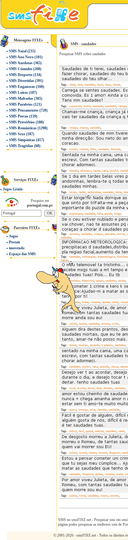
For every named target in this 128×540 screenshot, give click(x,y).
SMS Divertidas (21, 81)
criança (73, 127)
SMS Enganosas (22, 86)
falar (99, 388)
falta (100, 213)
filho (93, 149)
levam (73, 192)
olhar (72, 84)
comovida (75, 106)
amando (94, 345)
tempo (99, 280)
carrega (122, 106)
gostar (89, 431)
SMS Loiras (18, 92)
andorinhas (94, 192)
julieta (73, 323)
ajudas (106, 302)
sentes (87, 106)
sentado (104, 366)
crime (115, 302)
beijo (100, 84)
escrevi (114, 170)
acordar (81, 388)
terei (80, 84)
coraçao (98, 234)
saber (121, 431)
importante (76, 213)
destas (73, 345)
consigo (83, 409)
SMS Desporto (20, 75)
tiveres (73, 149)
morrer (83, 452)
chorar (116, 84)
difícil (73, 431)
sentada (73, 170)
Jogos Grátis (13, 189)
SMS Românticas (23, 128)
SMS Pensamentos (24, 110)
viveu (115, 323)
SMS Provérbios (22, 122)
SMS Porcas (18, 116)
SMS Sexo (17, 134)
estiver (121, 234)
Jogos (13, 236)
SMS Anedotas (21, 63)
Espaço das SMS (22, 254)
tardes (82, 192)
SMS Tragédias (21, 146)
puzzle (108, 213)
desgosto (114, 452)
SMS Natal (17, 51)
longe (117, 213)
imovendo (17, 248)
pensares (110, 234)
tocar (72, 388)
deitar (91, 388)
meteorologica (106, 256)
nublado (66, 237)
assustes (74, 234)
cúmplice (87, 474)
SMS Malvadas (21, 98)
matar (119, 474)
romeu (83, 323)
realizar (99, 431)
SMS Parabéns (21, 104)
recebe (122, 280)
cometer (109, 474)
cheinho (102, 409)
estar (92, 409)
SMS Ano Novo (21, 57)
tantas (96, 170)
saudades (90, 84)
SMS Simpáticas (22, 140)
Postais (14, 242)
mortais (83, 345)
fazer (108, 84)
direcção (116, 149)
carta (105, 170)
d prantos (107, 345)
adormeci (85, 170)
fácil (81, 431)
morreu (105, 323)
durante (107, 388)
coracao (83, 149)
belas (119, 192)
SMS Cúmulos (20, 69)
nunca (72, 409)
